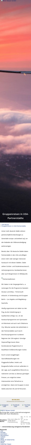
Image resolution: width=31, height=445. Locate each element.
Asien (2, 438)
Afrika (2, 443)
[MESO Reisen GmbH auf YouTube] (26, 406)
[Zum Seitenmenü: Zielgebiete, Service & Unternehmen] (29, 2)
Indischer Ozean (5, 444)
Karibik (2, 441)
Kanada (2, 432)
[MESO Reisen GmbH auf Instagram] (4, 406)
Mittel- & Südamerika (7, 440)
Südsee (2, 437)
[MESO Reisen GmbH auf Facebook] (15, 406)
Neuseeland (4, 435)
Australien (3, 434)
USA (1, 431)
